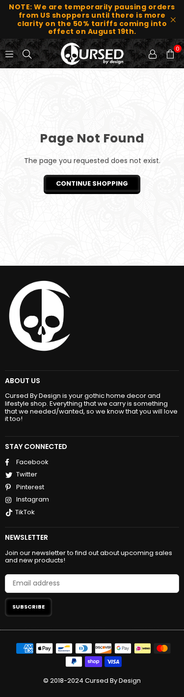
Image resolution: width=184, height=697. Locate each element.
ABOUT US (22, 381)
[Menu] (9, 53)
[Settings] (152, 53)
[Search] (27, 53)
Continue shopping (92, 183)
